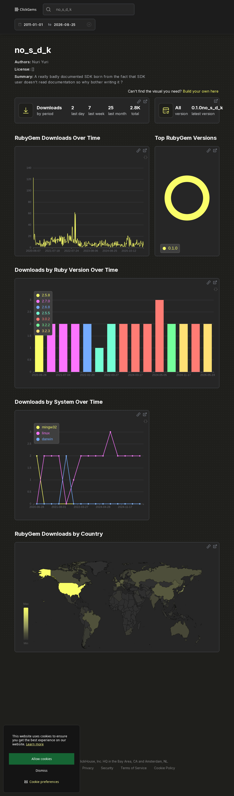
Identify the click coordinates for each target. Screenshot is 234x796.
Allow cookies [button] (42, 759)
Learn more (35, 744)
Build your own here (200, 91)
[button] (41, 782)
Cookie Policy (164, 768)
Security (107, 768)
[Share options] (139, 101)
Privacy (88, 768)
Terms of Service (134, 768)
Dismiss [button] (42, 770)
